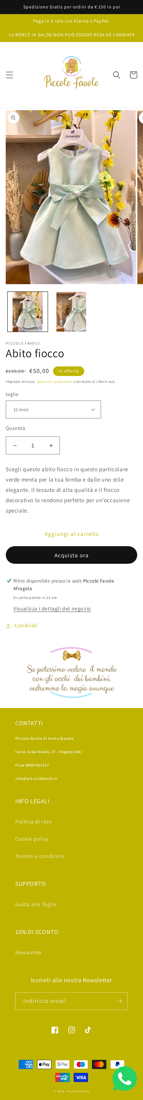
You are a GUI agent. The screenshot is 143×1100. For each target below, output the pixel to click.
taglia (12, 394)
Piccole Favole (78, 1091)
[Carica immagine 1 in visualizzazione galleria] (28, 312)
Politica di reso (33, 821)
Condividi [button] (25, 625)
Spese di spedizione (54, 381)
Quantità (15, 428)
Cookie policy (31, 838)
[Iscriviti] (119, 1001)
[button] (9, 75)
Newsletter (28, 952)
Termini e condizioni (40, 856)
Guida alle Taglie (35, 904)
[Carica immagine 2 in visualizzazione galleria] (71, 312)
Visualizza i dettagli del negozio (52, 608)
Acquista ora (72, 555)
